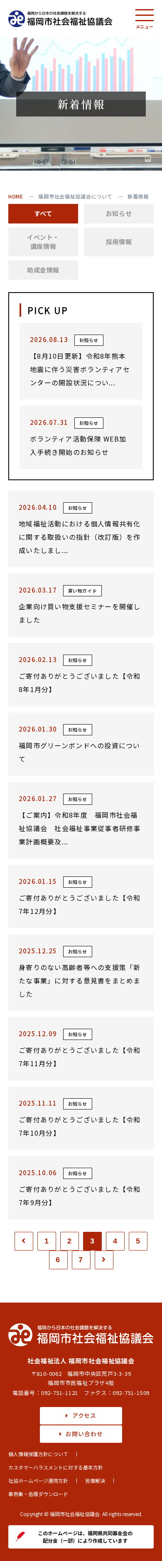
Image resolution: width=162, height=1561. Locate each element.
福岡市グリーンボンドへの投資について (79, 752)
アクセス (84, 1415)
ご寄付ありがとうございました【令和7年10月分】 (80, 1126)
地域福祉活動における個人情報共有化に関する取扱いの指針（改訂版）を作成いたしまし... (80, 537)
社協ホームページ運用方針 (38, 1480)
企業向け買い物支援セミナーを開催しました (80, 613)
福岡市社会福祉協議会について (75, 196)
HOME (15, 196)
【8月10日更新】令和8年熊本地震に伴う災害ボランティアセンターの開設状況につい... (80, 369)
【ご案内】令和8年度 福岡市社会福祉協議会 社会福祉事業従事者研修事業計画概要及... (80, 828)
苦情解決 (95, 1480)
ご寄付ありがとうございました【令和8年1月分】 (80, 682)
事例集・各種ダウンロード (38, 1493)
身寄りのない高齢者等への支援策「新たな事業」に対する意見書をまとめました (80, 980)
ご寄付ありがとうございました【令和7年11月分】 (80, 1056)
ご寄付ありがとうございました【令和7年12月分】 (80, 904)
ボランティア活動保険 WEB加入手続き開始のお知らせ (78, 445)
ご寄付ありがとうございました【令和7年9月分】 (80, 1195)
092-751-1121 (59, 1393)
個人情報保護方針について (38, 1453)
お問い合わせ (84, 1433)
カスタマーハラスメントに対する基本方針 (55, 1467)
